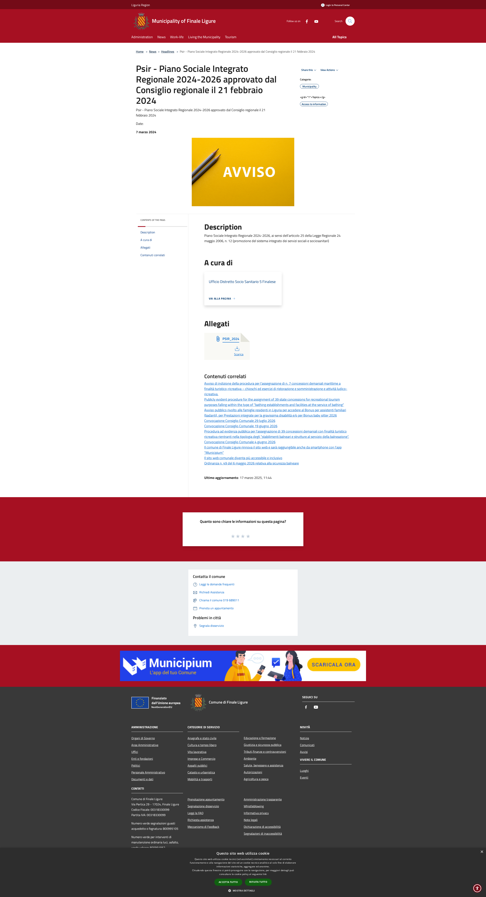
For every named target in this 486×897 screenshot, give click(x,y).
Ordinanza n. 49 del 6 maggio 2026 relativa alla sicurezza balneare (251, 463)
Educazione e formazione (260, 738)
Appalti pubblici (197, 765)
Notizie (304, 738)
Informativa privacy (256, 813)
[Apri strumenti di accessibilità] (477, 888)
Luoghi (304, 770)
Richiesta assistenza (201, 820)
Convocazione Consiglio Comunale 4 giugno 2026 (239, 442)
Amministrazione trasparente (263, 799)
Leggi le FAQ (196, 813)
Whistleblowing (254, 806)
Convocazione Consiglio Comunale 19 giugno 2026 (240, 426)
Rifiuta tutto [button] (258, 882)
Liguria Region (140, 5)
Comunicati (307, 745)
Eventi (304, 777)
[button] (243, 890)
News (152, 51)
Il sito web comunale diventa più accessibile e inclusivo (243, 457)
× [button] (481, 851)
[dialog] (243, 872)
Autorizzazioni (253, 772)
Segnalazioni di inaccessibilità (263, 833)
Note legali (251, 820)
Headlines (167, 51)
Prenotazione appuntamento (206, 799)
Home (140, 51)
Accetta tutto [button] (228, 882)
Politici (135, 765)
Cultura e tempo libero (202, 745)
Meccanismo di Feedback (203, 826)
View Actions (327, 70)
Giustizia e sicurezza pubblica (262, 744)
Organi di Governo (143, 738)
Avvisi (304, 752)
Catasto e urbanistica (201, 772)
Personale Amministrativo (148, 772)
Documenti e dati (142, 779)
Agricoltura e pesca (256, 779)
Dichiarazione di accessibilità (262, 826)
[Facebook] (305, 21)
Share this (307, 70)
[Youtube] (315, 21)
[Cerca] (350, 21)
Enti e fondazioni (142, 758)
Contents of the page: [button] (153, 220)
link (265, 874)
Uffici (134, 752)
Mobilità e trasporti (200, 779)
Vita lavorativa (197, 752)
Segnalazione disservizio (203, 806)
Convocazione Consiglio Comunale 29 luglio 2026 (239, 420)
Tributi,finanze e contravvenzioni (265, 751)
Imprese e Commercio (201, 758)
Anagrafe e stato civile (202, 738)
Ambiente (250, 758)
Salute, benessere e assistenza (263, 765)
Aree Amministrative (144, 745)
